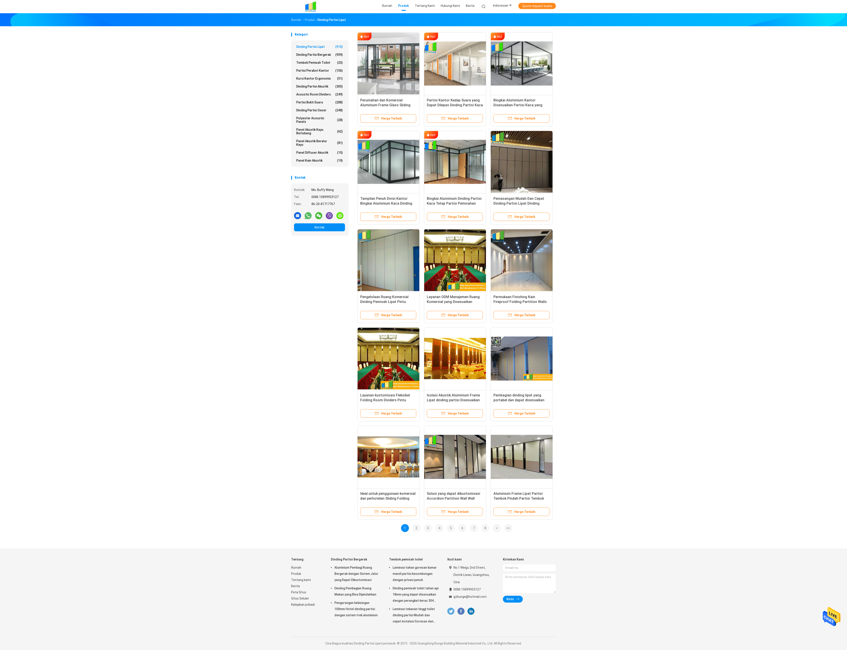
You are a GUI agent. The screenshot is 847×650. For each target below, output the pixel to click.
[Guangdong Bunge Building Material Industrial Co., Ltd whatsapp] (308, 215)
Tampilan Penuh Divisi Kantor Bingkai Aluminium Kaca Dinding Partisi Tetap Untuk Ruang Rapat (387, 203)
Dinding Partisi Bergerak (319, 54)
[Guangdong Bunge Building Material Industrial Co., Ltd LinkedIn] (471, 611)
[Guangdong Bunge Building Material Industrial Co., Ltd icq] (339, 215)
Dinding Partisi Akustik (319, 86)
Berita (295, 586)
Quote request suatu (537, 6)
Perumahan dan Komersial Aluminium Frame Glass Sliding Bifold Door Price (385, 105)
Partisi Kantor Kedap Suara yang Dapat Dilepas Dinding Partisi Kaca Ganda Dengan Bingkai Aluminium (455, 105)
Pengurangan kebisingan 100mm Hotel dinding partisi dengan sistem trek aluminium (356, 609)
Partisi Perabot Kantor (319, 70)
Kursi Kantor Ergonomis (319, 78)
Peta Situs (298, 592)
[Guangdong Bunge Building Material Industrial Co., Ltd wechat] (318, 215)
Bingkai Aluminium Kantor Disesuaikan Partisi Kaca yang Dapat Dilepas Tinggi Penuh (517, 105)
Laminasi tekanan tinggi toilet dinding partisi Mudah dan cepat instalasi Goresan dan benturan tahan (414, 615)
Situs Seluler (300, 598)
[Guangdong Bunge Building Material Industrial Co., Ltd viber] (329, 215)
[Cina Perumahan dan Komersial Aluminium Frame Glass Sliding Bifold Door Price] (388, 63)
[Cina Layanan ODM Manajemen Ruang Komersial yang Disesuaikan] (455, 260)
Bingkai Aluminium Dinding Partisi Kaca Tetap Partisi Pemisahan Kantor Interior (454, 203)
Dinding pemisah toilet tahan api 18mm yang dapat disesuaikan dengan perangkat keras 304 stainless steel (415, 595)
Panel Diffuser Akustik (319, 152)
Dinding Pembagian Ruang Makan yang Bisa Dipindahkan (355, 591)
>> (508, 528)
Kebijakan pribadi (303, 604)
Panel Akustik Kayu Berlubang (319, 131)
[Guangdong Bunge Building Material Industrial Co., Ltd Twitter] (450, 611)
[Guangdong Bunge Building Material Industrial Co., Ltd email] (297, 215)
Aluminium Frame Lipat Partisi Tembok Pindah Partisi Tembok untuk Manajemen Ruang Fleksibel (520, 498)
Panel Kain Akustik (319, 160)
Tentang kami (301, 580)
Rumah (296, 567)
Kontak (319, 227)
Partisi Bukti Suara (319, 102)
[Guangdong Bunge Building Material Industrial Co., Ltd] (310, 6)
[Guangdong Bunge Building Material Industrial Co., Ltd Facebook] (461, 611)
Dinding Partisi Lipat (319, 47)
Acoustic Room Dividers (319, 94)
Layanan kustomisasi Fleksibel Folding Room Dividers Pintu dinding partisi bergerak (385, 400)
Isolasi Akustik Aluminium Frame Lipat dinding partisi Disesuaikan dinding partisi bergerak (453, 400)
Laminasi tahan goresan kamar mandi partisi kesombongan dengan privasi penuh (415, 574)
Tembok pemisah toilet (319, 62)
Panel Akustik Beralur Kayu (319, 142)
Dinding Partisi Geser (319, 110)
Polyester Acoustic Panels (319, 119)
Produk (296, 573)
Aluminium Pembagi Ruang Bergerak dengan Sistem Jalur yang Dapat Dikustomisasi (356, 574)
